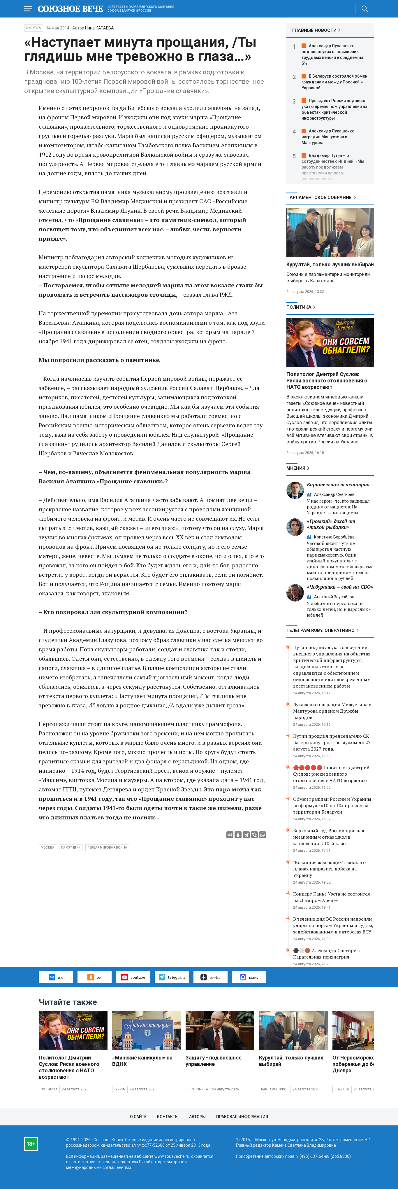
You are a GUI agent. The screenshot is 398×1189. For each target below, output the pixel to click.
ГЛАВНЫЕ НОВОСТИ (314, 30)
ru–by (214, 977)
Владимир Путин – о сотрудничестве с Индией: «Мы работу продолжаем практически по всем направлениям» (333, 167)
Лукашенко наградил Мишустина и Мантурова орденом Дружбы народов (332, 711)
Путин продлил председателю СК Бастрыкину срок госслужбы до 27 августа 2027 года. (332, 742)
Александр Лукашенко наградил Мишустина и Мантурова (328, 137)
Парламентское (274, 1089)
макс (253, 977)
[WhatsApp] (262, 834)
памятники (70, 847)
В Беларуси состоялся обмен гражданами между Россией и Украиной (334, 82)
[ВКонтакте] (229, 834)
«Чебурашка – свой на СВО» (340, 586)
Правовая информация (242, 1116)
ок (99, 977)
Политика (298, 307)
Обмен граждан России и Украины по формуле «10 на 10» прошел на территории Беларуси (332, 805)
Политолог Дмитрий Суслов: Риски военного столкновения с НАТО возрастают (326, 380)
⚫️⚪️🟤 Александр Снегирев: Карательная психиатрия (326, 953)
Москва (47, 847)
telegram (176, 977)
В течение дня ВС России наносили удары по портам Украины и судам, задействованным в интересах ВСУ (333, 925)
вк (60, 977)
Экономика (198, 1089)
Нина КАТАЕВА (99, 28)
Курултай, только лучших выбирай (330, 264)
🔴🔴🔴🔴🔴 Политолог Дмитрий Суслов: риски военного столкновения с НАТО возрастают (331, 774)
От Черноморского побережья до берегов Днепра (361, 1064)
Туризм (120, 1089)
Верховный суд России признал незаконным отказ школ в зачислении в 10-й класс (328, 837)
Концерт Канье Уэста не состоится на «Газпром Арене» (331, 897)
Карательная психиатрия (338, 484)
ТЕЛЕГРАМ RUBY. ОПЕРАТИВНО (320, 630)
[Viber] (254, 834)
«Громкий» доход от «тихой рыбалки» (331, 524)
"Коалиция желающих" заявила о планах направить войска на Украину (329, 868)
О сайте (138, 1116)
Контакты (168, 1116)
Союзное (342, 1089)
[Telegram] (246, 834)
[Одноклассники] (238, 834)
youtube (138, 977)
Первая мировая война (107, 847)
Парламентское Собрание (319, 197)
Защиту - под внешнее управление (214, 1061)
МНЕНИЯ (295, 468)
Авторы (197, 1116)
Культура (33, 27)
